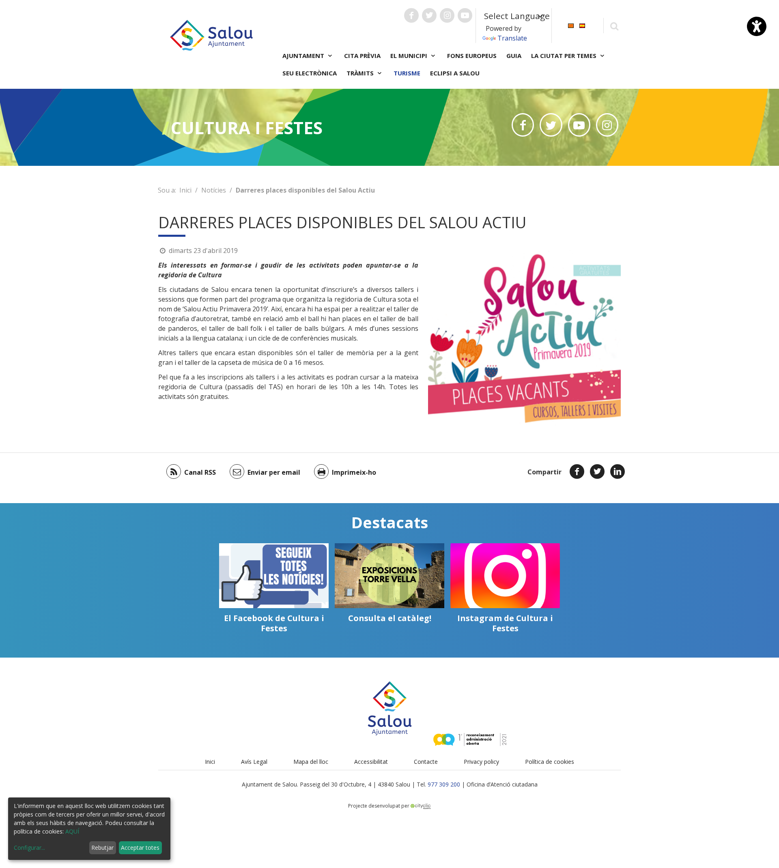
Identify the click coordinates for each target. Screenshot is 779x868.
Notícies (213, 190)
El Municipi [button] (409, 55)
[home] (211, 34)
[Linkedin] (617, 471)
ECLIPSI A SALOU (455, 73)
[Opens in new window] (523, 125)
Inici (185, 190)
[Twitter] (597, 471)
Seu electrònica (309, 73)
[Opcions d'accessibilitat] (757, 26)
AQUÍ (72, 831)
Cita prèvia (362, 55)
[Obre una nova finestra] (411, 15)
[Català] (571, 25)
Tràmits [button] (360, 73)
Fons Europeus (472, 55)
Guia (513, 55)
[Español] (582, 25)
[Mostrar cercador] (614, 25)
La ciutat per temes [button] (564, 55)
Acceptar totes (140, 847)
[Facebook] (577, 471)
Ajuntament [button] (304, 55)
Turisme (407, 73)
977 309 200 (444, 784)
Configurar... (29, 847)
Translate (512, 38)
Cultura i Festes (247, 127)
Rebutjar (102, 847)
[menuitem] (571, 25)
